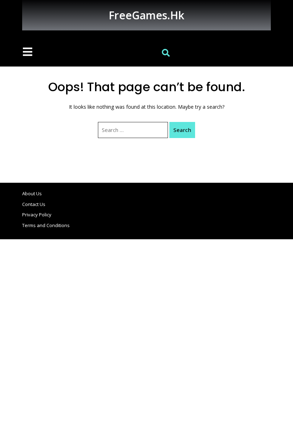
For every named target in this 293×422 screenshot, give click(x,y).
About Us (32, 193)
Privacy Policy (36, 214)
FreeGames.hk (146, 15)
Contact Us (33, 204)
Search (182, 129)
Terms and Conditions (46, 225)
